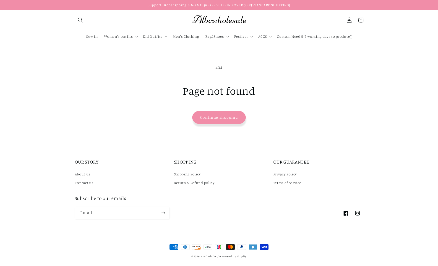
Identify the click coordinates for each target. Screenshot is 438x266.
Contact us (84, 182)
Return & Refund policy (194, 182)
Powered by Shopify (234, 256)
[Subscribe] (163, 213)
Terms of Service (287, 182)
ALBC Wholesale (211, 256)
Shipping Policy (187, 174)
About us (83, 174)
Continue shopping (219, 117)
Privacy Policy (285, 174)
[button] (80, 20)
